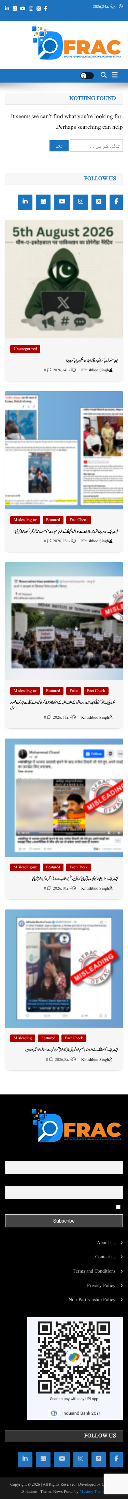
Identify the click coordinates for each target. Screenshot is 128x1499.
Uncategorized (25, 349)
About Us (106, 1242)
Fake (73, 691)
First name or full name (100, 1156)
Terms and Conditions (94, 1271)
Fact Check (79, 520)
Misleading (23, 1038)
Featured (53, 520)
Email (117, 1181)
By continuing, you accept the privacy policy (72, 1206)
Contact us (105, 1256)
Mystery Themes (93, 1492)
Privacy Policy (101, 1285)
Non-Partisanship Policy (92, 1299)
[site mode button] (87, 75)
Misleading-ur (25, 520)
